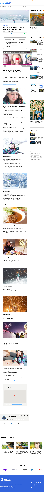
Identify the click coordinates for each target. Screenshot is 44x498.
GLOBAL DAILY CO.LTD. (12, 484)
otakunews (32, 159)
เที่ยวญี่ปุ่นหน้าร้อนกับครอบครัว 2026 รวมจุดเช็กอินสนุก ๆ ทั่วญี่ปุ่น (40, 77)
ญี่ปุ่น (38, 156)
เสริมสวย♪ (8, 46)
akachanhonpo (38, 54)
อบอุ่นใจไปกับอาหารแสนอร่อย (12, 45)
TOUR (38, 62)
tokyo (39, 153)
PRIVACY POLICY (19, 484)
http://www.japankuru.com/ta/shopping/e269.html (9, 380)
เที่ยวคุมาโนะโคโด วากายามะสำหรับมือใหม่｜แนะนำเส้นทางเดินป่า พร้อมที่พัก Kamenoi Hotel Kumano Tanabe (40, 42)
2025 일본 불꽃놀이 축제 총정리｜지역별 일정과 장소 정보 (39, 134)
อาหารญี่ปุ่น (35, 153)
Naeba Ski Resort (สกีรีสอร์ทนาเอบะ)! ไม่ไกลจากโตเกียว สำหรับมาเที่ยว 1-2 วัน (15, 43)
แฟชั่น (39, 159)
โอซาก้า (36, 159)
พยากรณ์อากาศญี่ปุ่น (39, 71)
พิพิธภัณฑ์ (38, 72)
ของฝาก (32, 153)
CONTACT (6, 484)
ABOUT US (1, 484)
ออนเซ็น (36, 156)
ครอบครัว (40, 79)
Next (40, 31)
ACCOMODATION (39, 45)
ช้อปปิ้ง (38, 55)
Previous (33, 31)
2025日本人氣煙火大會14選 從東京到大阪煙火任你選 (39, 138)
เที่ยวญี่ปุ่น (32, 156)
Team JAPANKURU (11, 416)
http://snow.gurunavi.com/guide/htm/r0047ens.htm (9, 84)
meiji (41, 54)
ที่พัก (37, 46)
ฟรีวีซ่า (40, 62)
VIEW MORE (40, 10)
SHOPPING (4, 409)
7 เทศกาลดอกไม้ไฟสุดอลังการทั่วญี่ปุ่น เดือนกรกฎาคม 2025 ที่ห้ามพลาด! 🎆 (39, 142)
